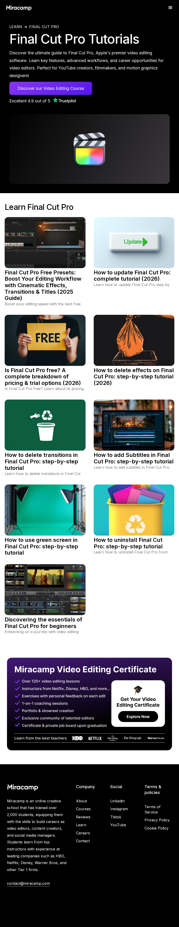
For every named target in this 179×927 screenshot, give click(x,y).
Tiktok (115, 817)
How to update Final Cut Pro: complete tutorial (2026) (132, 275)
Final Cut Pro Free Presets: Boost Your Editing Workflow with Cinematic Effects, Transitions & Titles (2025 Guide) (43, 285)
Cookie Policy (157, 828)
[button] (170, 8)
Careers (83, 833)
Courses (83, 809)
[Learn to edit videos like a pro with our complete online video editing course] (89, 704)
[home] (19, 7)
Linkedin (117, 801)
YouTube (118, 825)
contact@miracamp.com (28, 883)
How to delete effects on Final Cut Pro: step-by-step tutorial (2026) (134, 376)
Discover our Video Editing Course (50, 88)
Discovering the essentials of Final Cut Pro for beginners (43, 622)
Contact (83, 841)
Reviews (83, 817)
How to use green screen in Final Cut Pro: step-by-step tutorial (41, 546)
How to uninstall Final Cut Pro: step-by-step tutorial (128, 543)
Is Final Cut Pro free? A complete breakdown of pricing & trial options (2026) (43, 376)
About (81, 801)
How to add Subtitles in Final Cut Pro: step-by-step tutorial (134, 458)
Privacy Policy (157, 820)
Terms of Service (153, 809)
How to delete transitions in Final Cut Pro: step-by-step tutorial (41, 461)
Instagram (119, 809)
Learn (15, 27)
